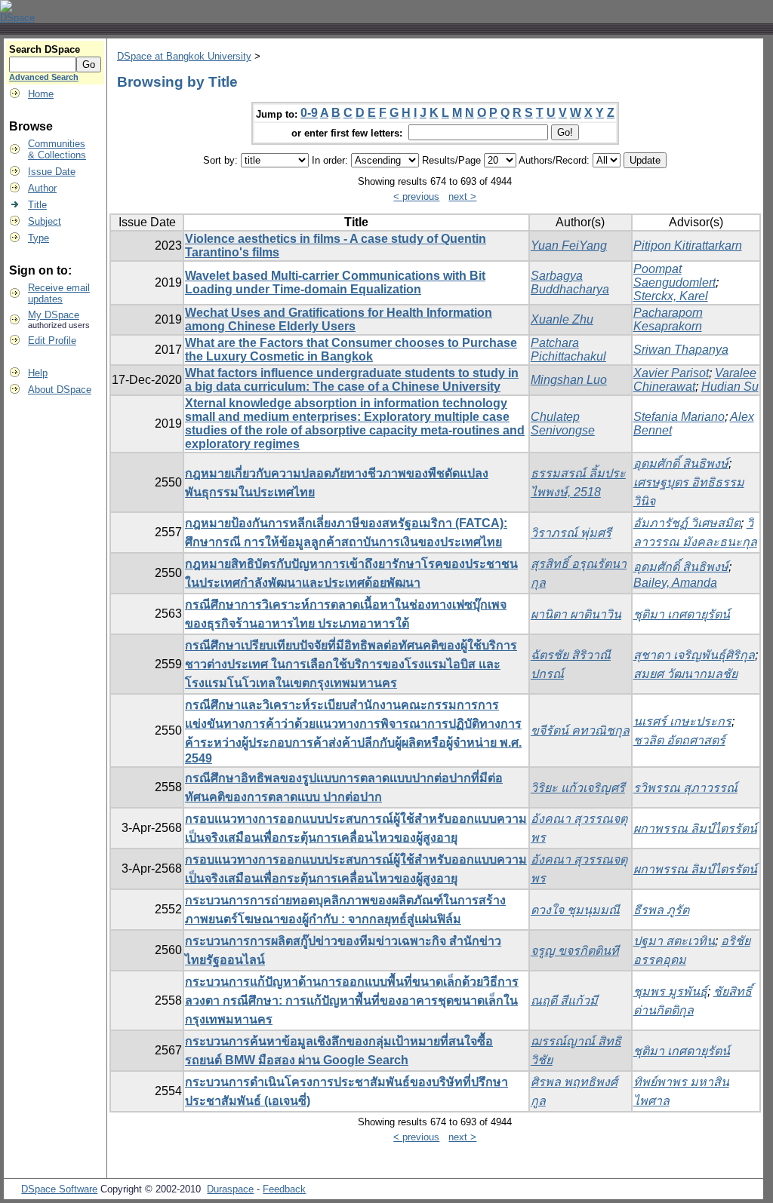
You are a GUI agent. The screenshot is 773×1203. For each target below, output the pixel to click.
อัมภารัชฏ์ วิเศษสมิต (687, 523)
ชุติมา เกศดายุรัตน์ (681, 614)
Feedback (284, 1189)
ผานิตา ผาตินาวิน (576, 614)
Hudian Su (730, 386)
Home (41, 94)
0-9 (309, 112)
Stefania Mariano (679, 416)
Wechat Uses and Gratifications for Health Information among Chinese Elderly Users (338, 319)
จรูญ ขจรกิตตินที (575, 950)
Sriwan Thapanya (680, 349)
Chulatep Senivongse (563, 423)
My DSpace (53, 315)
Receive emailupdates (59, 293)
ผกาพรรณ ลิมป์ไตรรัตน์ (695, 828)
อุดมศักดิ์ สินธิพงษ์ (680, 463)
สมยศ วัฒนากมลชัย (685, 673)
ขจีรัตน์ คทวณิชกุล (580, 730)
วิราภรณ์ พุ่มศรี (571, 532)
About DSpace (59, 389)
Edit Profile (52, 340)
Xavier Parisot (671, 373)
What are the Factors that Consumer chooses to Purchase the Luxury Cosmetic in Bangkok (351, 349)
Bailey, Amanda (675, 582)
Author (42, 188)
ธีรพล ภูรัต (661, 910)
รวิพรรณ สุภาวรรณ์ (685, 787)
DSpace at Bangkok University (184, 56)
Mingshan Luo (569, 379)
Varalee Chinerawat (694, 380)
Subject (44, 221)
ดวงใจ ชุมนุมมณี (575, 910)
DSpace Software (59, 1189)
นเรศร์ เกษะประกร (682, 721)
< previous (416, 196)
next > (462, 196)
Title (37, 204)
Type (38, 238)
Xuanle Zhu (562, 319)
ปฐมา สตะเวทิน (674, 940)
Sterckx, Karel (670, 296)
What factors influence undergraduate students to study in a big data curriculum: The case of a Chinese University (352, 380)
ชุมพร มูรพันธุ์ (670, 991)
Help (38, 373)
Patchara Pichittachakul (568, 349)
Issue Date (51, 171)
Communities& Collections (57, 149)
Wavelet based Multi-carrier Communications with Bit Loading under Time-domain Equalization (335, 282)
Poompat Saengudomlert (674, 275)
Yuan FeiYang (569, 245)
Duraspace (230, 1189)
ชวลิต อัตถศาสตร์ (679, 740)
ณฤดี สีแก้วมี (564, 1000)
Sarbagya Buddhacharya (570, 282)
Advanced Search (44, 76)
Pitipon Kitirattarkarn (687, 245)
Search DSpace (44, 49)
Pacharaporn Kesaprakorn (668, 319)
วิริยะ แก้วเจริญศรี (578, 787)
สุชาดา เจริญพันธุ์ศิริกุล (694, 655)
